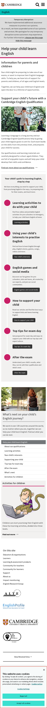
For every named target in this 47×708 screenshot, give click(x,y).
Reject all (23, 696)
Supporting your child (14, 459)
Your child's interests (13, 455)
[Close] (44, 670)
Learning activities (12, 451)
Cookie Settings (23, 689)
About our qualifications (15, 446)
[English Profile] (13, 613)
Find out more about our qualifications (17, 167)
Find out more (9, 534)
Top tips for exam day (14, 463)
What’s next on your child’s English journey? (19, 416)
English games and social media (26, 290)
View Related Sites (22, 657)
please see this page (34, 37)
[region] (23, 687)
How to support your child (24, 320)
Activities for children (14, 477)
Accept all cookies (23, 703)
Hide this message (23, 40)
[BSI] (12, 647)
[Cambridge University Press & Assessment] (20, 630)
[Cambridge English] (11, 4)
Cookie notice (36, 684)
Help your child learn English (15, 442)
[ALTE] (12, 601)
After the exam (11, 468)
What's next (10, 472)
